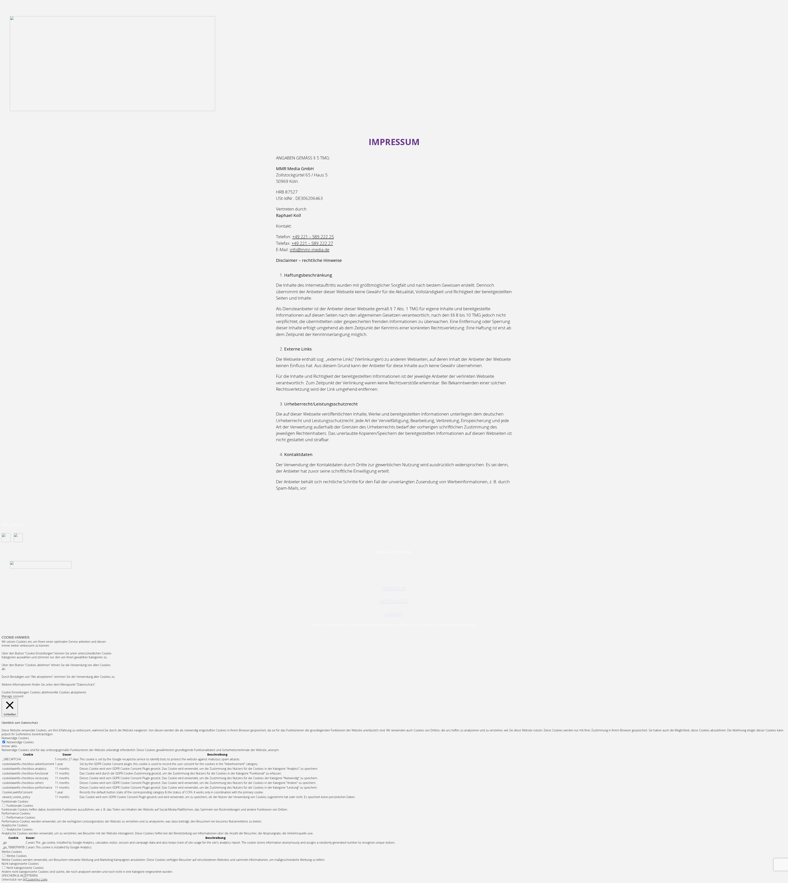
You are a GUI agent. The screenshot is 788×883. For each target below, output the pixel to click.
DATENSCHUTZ (394, 601)
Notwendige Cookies (20, 742)
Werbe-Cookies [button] (12, 852)
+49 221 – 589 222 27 (312, 243)
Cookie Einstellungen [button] (15, 692)
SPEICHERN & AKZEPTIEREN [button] (20, 875)
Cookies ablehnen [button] (42, 692)
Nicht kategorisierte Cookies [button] (20, 864)
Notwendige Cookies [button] (15, 738)
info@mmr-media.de (309, 249)
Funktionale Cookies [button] (15, 801)
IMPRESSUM (394, 588)
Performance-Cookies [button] (16, 813)
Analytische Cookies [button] (15, 825)
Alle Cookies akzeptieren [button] (70, 692)
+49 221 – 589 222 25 (313, 236)
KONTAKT (394, 614)
